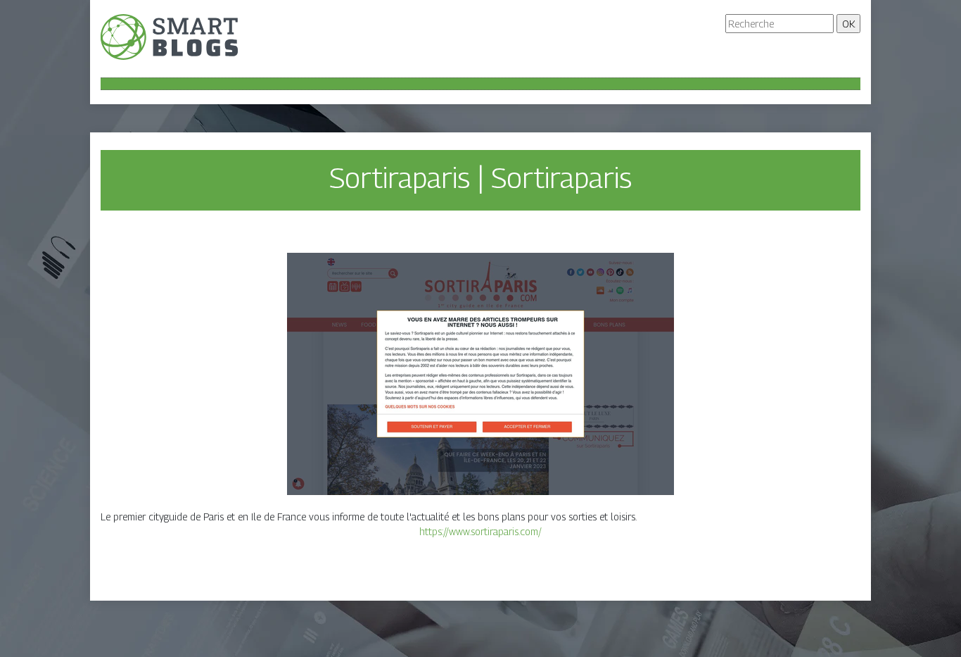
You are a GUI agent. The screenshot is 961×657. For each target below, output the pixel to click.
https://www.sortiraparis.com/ (480, 531)
